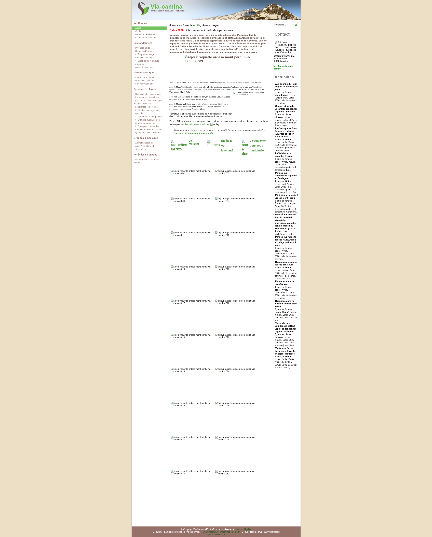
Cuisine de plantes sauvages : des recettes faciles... (148, 102)
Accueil (138, 28)
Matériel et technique (145, 80)
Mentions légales (243, 529)
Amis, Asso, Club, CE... (145, 146)
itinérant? (227, 150)
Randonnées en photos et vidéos (146, 161)
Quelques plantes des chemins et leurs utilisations (149, 128)
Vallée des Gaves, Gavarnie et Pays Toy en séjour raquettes (285, 351)
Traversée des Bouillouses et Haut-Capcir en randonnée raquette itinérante (285, 327)
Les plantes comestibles (146, 107)
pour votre (256, 145)
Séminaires (140, 149)
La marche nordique (144, 77)
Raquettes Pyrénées (144, 51)
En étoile (226, 140)
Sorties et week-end (144, 84)
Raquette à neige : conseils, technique (145, 56)
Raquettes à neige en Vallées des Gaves (286, 263)
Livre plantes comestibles (147, 97)
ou (223, 145)
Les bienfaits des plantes (150, 116)
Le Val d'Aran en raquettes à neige (283, 154)
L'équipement (258, 140)
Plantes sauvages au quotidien (146, 112)
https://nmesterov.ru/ (216, 534)
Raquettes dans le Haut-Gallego (284, 282)
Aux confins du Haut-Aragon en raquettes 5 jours (286, 87)
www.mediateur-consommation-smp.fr (221, 532)
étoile (196, 25)
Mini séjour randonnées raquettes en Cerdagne (286, 176)
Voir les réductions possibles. (195, 124)
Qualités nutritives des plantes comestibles (147, 121)
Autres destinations (144, 67)
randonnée (257, 150)
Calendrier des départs (145, 37)
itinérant (279, 117)
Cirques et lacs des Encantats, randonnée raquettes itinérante (286, 109)
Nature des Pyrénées (145, 34)
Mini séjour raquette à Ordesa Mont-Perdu (286, 196)
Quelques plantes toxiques (147, 132)
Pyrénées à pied (142, 48)
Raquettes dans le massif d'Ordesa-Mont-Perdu (286, 304)
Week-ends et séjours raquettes (147, 62)
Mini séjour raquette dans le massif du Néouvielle (285, 217)
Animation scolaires (144, 143)
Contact (138, 31)
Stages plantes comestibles (147, 94)
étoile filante (281, 95)
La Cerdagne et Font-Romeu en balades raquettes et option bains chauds (286, 132)
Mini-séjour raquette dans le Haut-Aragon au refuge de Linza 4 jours (285, 241)
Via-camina (166, 6)
